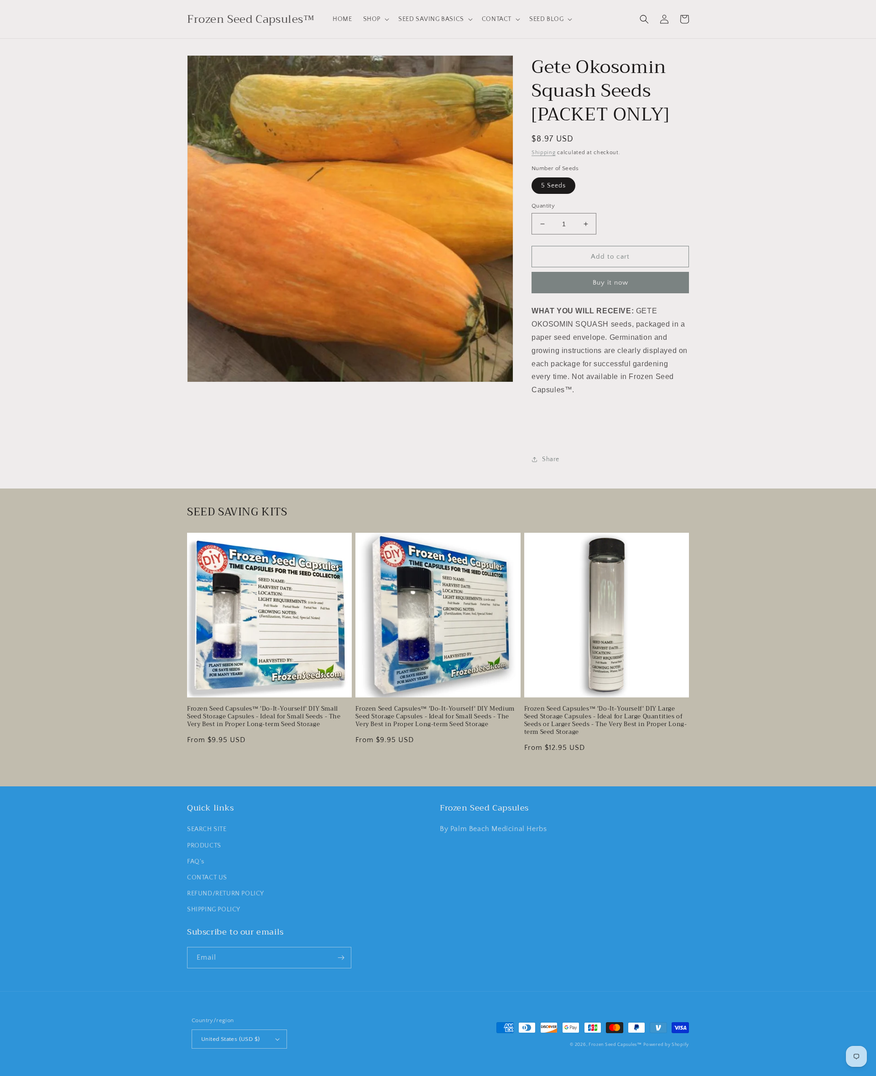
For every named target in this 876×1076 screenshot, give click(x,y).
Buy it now (610, 282)
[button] (375, 19)
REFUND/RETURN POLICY (225, 893)
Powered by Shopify (666, 1044)
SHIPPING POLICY (213, 909)
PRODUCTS (204, 845)
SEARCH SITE (207, 829)
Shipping (544, 153)
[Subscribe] (341, 957)
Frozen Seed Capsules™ (615, 1044)
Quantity (543, 206)
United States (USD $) (230, 1039)
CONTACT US (207, 877)
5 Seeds (553, 185)
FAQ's (195, 861)
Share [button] (550, 459)
